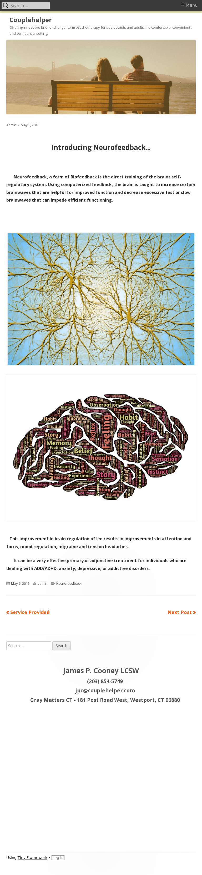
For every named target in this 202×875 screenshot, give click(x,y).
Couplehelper (30, 19)
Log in (58, 858)
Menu (192, 5)
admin (11, 125)
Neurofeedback (69, 583)
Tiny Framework (32, 858)
